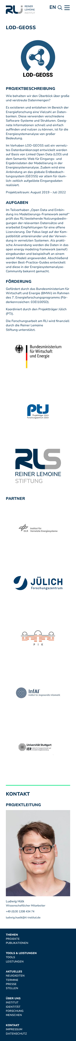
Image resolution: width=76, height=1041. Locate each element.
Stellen (12, 988)
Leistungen (15, 961)
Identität (13, 1006)
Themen (12, 934)
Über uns (13, 998)
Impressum (14, 1029)
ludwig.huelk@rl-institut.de (23, 917)
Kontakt (12, 1025)
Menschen (14, 1015)
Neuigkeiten (15, 975)
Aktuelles (14, 971)
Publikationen (17, 943)
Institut (12, 1002)
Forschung (15, 1010)
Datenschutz (16, 1033)
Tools (10, 957)
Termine (12, 980)
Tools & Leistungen (21, 953)
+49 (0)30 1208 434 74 (20, 911)
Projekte (13, 938)
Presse (11, 984)
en (52, 7)
